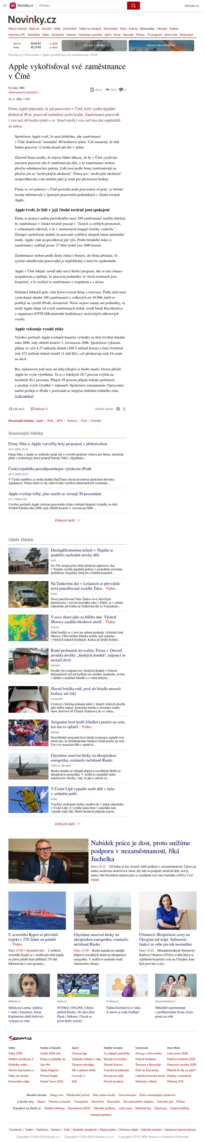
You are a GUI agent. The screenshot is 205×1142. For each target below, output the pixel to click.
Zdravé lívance (113, 1064)
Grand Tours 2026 (51, 1081)
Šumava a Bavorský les (150, 1064)
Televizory (160, 1108)
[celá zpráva (23, 395)
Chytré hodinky (179, 1108)
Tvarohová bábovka (116, 1070)
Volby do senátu (18, 1075)
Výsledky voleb (17, 1064)
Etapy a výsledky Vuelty (55, 1059)
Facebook (15, 1129)
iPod (50, 420)
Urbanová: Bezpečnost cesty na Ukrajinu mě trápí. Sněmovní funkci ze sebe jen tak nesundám (165, 939)
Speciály (128, 34)
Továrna (72, 420)
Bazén (41, 1101)
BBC (22, 88)
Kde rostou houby (104, 1095)
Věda (45, 34)
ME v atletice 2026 (83, 1070)
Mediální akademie (85, 1129)
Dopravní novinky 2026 (181, 1064)
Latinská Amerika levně (150, 1075)
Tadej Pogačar (49, 1070)
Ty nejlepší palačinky (117, 1053)
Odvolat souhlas (151, 1129)
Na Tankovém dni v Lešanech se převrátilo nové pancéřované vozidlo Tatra (85, 586)
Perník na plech (114, 1081)
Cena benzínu (127, 1095)
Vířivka (180, 1101)
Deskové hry (143, 1108)
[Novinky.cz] (32, 20)
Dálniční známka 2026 (181, 1059)
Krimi (123, 28)
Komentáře (111, 28)
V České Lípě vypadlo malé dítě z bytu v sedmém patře (82, 791)
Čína (84, 420)
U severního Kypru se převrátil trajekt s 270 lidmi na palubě (33, 937)
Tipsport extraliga (83, 1064)
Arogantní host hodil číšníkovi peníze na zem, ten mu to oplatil (88, 724)
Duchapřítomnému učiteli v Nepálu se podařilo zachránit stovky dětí (82, 552)
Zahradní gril (165, 1101)
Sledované (186, 34)
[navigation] (5, 5)
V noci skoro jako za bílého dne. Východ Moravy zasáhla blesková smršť (83, 619)
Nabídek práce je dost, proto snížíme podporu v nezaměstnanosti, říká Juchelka (140, 850)
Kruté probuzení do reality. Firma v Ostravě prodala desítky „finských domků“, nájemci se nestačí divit (88, 655)
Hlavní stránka (17, 28)
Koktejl (174, 28)
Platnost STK (175, 1081)
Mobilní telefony (55, 1108)
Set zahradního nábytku (138, 1101)
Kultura (133, 28)
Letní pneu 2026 (177, 1053)
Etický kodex (108, 1129)
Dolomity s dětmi (146, 1081)
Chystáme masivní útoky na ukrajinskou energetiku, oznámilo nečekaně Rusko (83, 758)
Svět (53, 560)
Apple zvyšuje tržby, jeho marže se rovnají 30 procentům (54, 493)
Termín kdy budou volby (23, 1070)
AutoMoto (34, 34)
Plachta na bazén (60, 1101)
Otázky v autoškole (179, 1075)
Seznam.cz (192, 5)
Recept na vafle (114, 1075)
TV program (154, 34)
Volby (57, 28)
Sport (108, 34)
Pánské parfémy (101, 1114)
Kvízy (117, 34)
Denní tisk (171, 34)
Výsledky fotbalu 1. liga (86, 1059)
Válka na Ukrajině (90, 28)
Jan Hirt (45, 1064)
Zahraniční (70, 28)
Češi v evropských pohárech (157, 1095)
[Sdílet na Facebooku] (118, 409)
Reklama (42, 1129)
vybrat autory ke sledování (22, 92)
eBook (98, 89)
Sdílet (113, 89)
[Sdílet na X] (124, 409)
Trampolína (81, 1101)
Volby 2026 (15, 1053)
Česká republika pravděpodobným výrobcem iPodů (49, 468)
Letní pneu (125, 1108)
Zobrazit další (65, 520)
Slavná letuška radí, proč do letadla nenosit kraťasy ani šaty (86, 691)
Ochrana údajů (128, 1129)
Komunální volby (18, 1081)
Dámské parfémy (104, 1108)
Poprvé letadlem (146, 1059)
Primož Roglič (49, 1075)
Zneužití (96, 420)
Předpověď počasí (78, 1095)
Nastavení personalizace (180, 1129)
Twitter (29, 1129)
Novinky (13, 88)
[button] (28, 561)
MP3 (60, 420)
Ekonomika (147, 28)
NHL (74, 1081)
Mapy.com (56, 1095)
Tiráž (66, 1129)
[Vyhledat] (133, 6)
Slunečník (97, 1101)
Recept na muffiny (115, 1059)
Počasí (140, 34)
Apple (39, 420)
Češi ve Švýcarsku (147, 1070)
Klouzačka (113, 1101)
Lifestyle (162, 28)
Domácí (46, 28)
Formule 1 (78, 1075)
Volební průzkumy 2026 (23, 1059)
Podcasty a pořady (90, 34)
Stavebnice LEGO (79, 1108)
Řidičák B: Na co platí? (181, 1070)
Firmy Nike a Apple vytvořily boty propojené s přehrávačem (57, 443)
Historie (71, 34)
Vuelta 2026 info (50, 1053)
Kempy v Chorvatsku (149, 1053)
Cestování (57, 34)
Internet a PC (16, 34)
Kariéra (55, 1129)
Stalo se (34, 28)
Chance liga (79, 1053)
